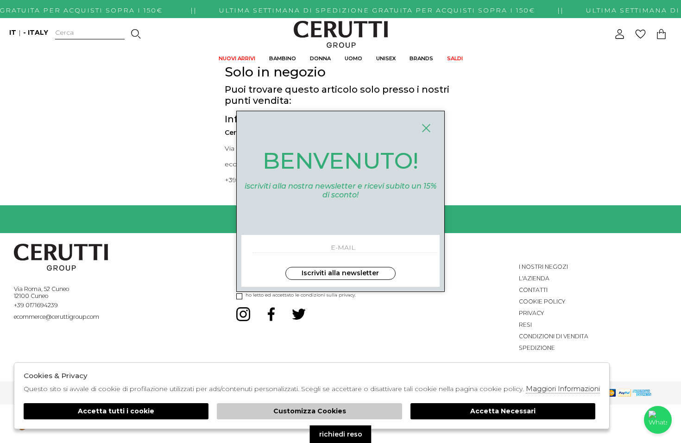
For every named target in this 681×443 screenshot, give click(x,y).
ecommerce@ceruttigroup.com (56, 316)
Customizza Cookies (309, 411)
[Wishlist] (640, 34)
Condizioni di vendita (553, 336)
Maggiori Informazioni (563, 388)
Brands (421, 58)
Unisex (386, 58)
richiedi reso (340, 434)
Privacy (531, 313)
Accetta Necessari (503, 411)
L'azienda (534, 278)
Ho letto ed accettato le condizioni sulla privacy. (301, 295)
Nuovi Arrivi (237, 58)
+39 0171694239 (36, 305)
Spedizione (537, 347)
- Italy (35, 32)
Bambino (282, 58)
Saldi (455, 58)
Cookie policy (542, 301)
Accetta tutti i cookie (116, 411)
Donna (320, 58)
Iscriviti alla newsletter (340, 273)
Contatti (533, 289)
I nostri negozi (543, 266)
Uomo (353, 58)
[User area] (619, 34)
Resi (525, 324)
